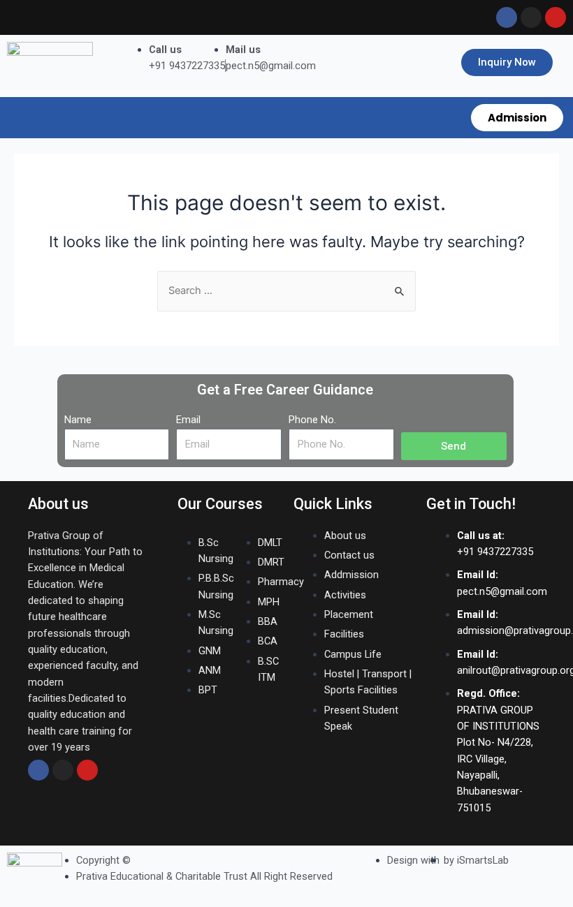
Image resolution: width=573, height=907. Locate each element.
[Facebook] (38, 770)
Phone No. (312, 419)
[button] (231, 111)
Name (78, 419)
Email (188, 419)
